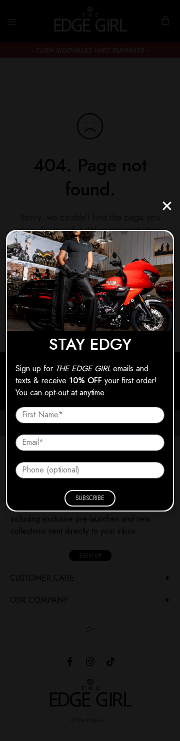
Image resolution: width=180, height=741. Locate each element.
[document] (90, 370)
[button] (167, 206)
